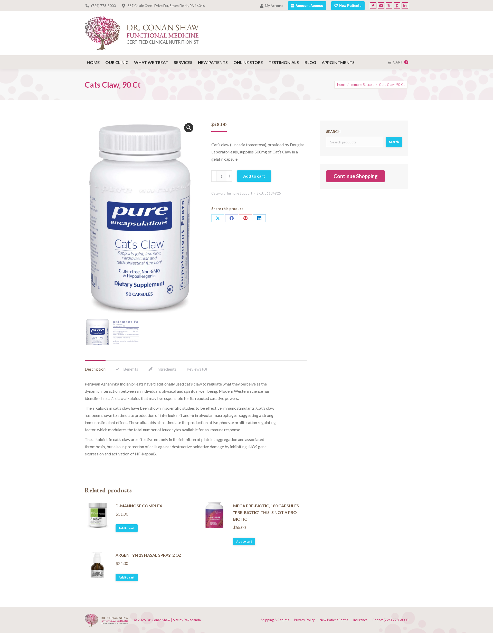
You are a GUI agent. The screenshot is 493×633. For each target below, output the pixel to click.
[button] (188, 127)
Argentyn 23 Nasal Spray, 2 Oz (149, 555)
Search (333, 131)
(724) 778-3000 (103, 6)
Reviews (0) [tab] (197, 368)
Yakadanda (192, 620)
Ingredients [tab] (166, 368)
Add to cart (254, 175)
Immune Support (239, 193)
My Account (274, 6)
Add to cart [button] (127, 528)
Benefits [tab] (130, 368)
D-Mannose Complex (139, 505)
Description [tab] (95, 368)
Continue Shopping (356, 176)
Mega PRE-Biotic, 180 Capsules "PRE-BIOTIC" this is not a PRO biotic (266, 512)
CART (400, 62)
